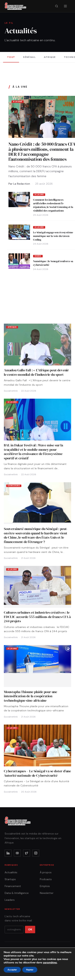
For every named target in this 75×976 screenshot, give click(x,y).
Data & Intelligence (17, 893)
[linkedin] (8, 853)
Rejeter (29, 969)
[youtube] (17, 853)
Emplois (45, 886)
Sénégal (29, 57)
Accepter (12, 969)
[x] (26, 853)
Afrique (50, 57)
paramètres (50, 962)
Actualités (11, 872)
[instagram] (35, 853)
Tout (11, 57)
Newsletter (46, 893)
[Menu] (65, 6)
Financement (13, 886)
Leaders (10, 900)
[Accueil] (15, 6)
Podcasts (46, 879)
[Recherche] (56, 6)
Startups (10, 879)
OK (30, 929)
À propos (46, 872)
